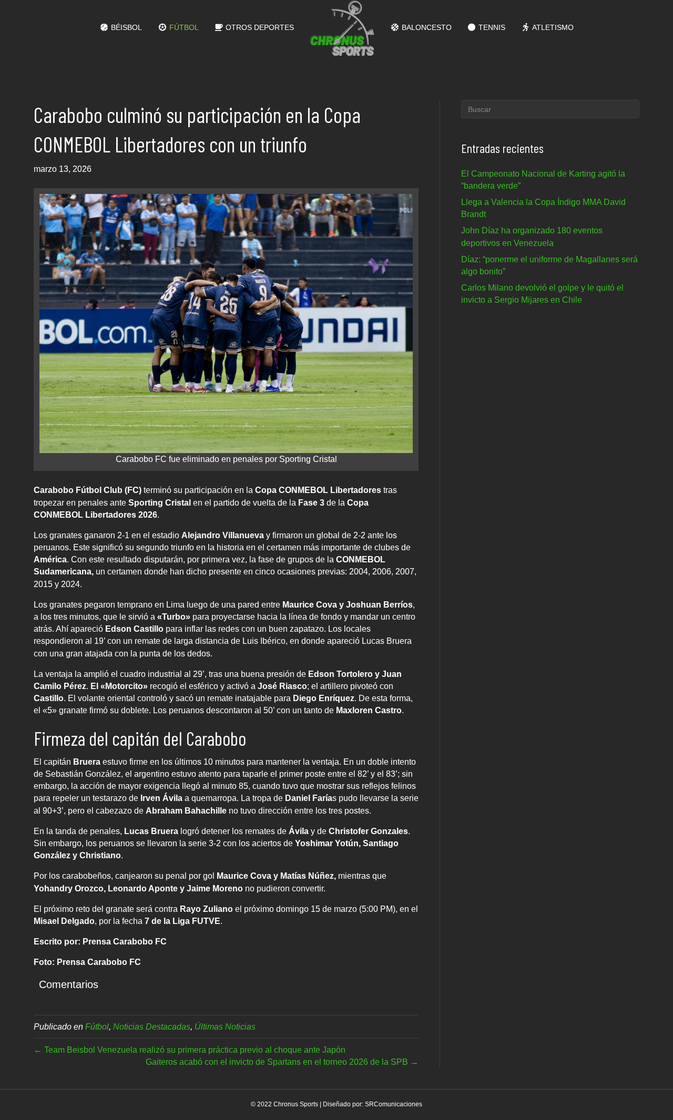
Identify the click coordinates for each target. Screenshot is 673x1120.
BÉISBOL (125, 27)
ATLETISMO (552, 27)
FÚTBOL (183, 27)
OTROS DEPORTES (258, 27)
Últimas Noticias (225, 1026)
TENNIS (490, 27)
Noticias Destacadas (151, 1026)
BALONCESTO (426, 27)
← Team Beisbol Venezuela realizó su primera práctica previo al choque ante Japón (189, 1049)
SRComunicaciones (393, 1104)
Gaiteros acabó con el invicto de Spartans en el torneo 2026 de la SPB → (282, 1061)
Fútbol (97, 1026)
